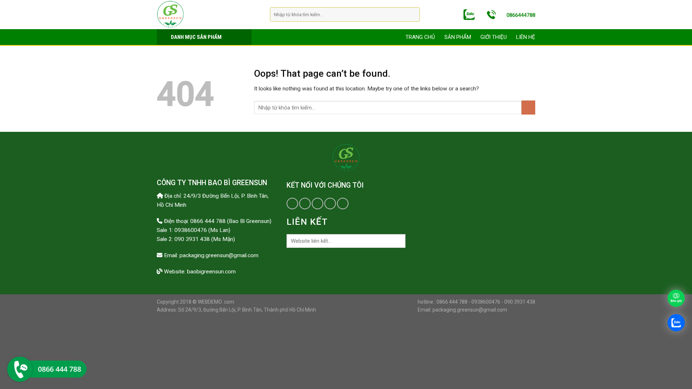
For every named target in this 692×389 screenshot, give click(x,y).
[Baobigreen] (208, 14)
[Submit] (413, 15)
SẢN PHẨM (457, 37)
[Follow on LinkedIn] (330, 203)
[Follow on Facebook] (292, 203)
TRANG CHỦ (420, 37)
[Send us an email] (317, 203)
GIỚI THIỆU (493, 37)
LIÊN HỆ (525, 37)
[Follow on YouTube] (343, 203)
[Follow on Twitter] (305, 203)
